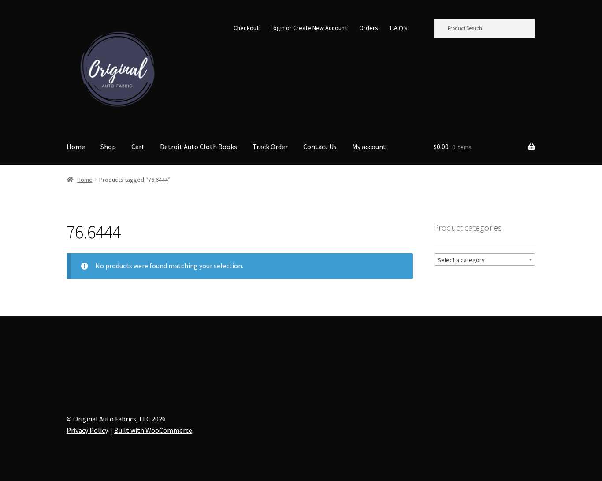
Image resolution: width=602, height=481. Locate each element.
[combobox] (484, 259)
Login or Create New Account (309, 28)
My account (369, 146)
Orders (368, 28)
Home (76, 146)
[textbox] (484, 260)
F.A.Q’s (399, 28)
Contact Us (320, 146)
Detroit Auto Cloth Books (198, 146)
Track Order (270, 146)
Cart (138, 146)
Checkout (246, 28)
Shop (108, 146)
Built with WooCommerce (153, 430)
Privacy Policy (87, 430)
